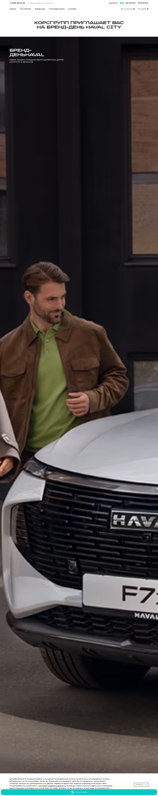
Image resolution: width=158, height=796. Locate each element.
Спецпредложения (56, 9)
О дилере (72, 9)
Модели (13, 9)
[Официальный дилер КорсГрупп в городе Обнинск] (136, 3)
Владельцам (40, 9)
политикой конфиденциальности (52, 786)
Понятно (139, 784)
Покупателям (25, 9)
